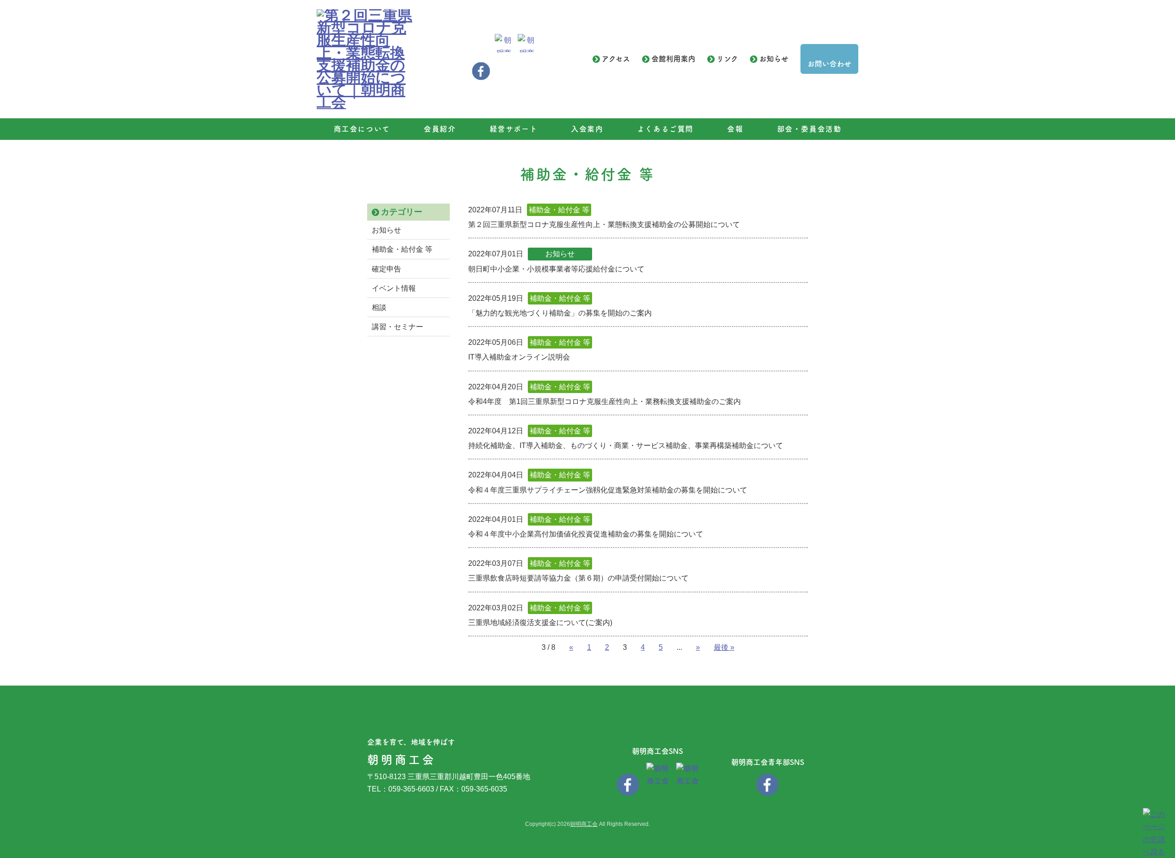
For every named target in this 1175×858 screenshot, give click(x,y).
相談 (379, 307)
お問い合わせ (829, 63)
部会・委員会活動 (809, 129)
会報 (735, 129)
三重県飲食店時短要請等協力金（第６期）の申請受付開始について (578, 578)
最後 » (724, 647)
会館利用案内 (673, 58)
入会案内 (587, 129)
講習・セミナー (397, 327)
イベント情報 (394, 288)
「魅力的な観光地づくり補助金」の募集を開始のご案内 (560, 313)
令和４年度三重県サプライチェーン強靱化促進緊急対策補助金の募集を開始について (607, 490)
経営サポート (514, 129)
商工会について (362, 129)
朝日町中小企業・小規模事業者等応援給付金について (556, 269)
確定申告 (386, 269)
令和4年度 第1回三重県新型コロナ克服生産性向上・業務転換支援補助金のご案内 (604, 401)
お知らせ (774, 58)
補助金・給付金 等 (402, 249)
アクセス (616, 58)
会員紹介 (440, 129)
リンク (727, 58)
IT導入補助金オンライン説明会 (519, 357)
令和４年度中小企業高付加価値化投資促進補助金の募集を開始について (585, 534)
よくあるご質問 (665, 129)
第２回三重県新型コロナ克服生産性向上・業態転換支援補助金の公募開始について (604, 224)
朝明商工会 (584, 824)
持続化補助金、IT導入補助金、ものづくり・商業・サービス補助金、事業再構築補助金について (625, 445)
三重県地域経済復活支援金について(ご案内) (540, 622)
